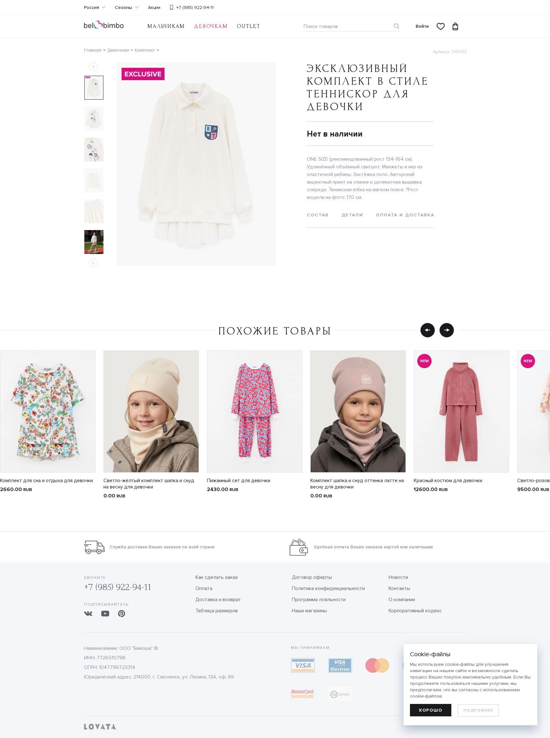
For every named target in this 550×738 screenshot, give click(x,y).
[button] (427, 330)
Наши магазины (309, 611)
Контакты (399, 588)
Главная (92, 50)
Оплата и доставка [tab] (405, 215)
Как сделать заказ (216, 577)
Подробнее (478, 710)
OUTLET (248, 26)
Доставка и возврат (218, 599)
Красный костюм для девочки (448, 480)
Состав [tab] (318, 215)
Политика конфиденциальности (328, 588)
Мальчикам (166, 26)
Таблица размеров (216, 611)
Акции (154, 7)
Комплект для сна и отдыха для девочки (46, 480)
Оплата (203, 588)
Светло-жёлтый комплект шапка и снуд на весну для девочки (148, 483)
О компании (402, 599)
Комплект (145, 50)
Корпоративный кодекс (415, 611)
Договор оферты (312, 577)
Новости (398, 577)
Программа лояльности (319, 599)
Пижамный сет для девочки (238, 480)
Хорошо (430, 710)
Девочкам (211, 26)
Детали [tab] (352, 215)
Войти (422, 26)
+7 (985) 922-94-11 (195, 7)
